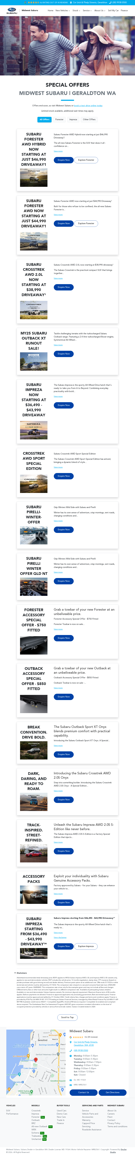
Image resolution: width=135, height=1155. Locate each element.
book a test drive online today (88, 106)
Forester (36, 1117)
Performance (12, 1114)
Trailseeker (37, 1136)
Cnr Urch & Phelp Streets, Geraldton (90, 3)
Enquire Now (64, 160)
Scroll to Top (67, 1017)
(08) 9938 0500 (119, 3)
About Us (98, 11)
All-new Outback (39, 1127)
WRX (34, 1130)
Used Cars (61, 1111)
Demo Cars (62, 1114)
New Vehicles (62, 11)
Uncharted (36, 1139)
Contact (111, 1120)
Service (86, 11)
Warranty (86, 1120)
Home (50, 11)
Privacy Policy (113, 1123)
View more (58, 151)
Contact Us (83, 1093)
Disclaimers (22, 973)
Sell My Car (113, 11)
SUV (8, 1111)
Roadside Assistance (91, 1130)
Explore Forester (86, 160)
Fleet (109, 1117)
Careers (111, 1114)
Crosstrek (36, 1111)
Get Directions (112, 1093)
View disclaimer (60, 938)
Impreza (35, 1114)
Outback (36, 1120)
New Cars (61, 1117)
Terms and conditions (117, 1127)
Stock (75, 11)
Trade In (60, 1120)
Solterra (35, 1133)
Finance (124, 11)
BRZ (33, 1123)
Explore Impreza (86, 946)
